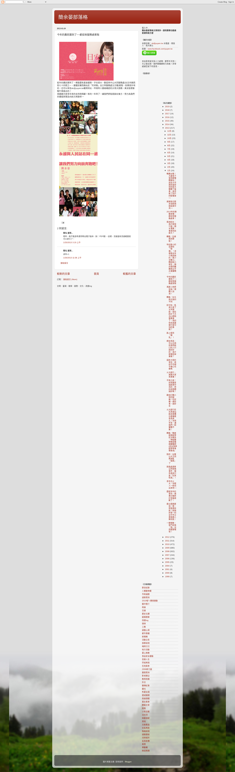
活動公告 (146, 640)
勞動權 (145, 747)
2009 (167, 548)
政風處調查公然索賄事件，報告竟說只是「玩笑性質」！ (171, 472)
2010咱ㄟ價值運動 (150, 601)
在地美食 (146, 666)
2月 (169, 167)
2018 (167, 110)
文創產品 (146, 725)
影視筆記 (146, 676)
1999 (167, 577)
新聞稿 (145, 637)
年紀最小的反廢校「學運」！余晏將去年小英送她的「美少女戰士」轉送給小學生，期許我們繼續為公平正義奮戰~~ (171, 259)
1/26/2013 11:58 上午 (72, 258)
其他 (144, 721)
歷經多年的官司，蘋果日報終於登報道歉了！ (171, 495)
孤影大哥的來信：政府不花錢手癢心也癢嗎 (171, 364)
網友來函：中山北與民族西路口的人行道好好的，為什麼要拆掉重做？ (171, 348)
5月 (169, 156)
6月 (169, 153)
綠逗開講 (146, 751)
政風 (144, 708)
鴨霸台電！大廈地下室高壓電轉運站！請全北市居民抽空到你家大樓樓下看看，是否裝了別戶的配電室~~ (171, 186)
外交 (144, 682)
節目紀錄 (146, 588)
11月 (169, 135)
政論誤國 (146, 698)
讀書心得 (146, 630)
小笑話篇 (146, 712)
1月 (169, 171)
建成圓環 (146, 695)
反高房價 (146, 741)
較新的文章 (63, 273)
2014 (167, 124)
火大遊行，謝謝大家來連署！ (171, 374)
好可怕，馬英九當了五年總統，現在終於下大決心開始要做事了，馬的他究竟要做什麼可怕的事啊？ (171, 317)
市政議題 (146, 594)
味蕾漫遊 (146, 718)
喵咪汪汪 (146, 646)
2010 (167, 544)
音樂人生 (146, 659)
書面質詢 (146, 672)
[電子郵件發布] (63, 222)
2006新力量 (147, 669)
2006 (167, 559)
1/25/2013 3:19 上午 (72, 242)
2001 (167, 569)
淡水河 (145, 715)
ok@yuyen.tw (157, 43)
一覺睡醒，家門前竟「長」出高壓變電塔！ (171, 527)
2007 (167, 555)
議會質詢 (146, 597)
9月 (169, 142)
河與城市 (146, 738)
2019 (167, 107)
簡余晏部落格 (73, 17)
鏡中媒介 (146, 604)
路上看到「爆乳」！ (170, 335)
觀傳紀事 (146, 686)
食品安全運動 (147, 656)
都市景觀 (146, 633)
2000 (167, 573)
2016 (167, 117)
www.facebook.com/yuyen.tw (160, 49)
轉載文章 (146, 705)
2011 (167, 541)
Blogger (128, 762)
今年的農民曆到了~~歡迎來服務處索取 (172, 280)
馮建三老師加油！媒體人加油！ (171, 290)
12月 (169, 131)
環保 (144, 624)
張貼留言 (64, 263)
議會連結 (146, 734)
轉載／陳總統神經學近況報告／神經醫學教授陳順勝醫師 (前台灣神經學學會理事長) (172, 442)
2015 (167, 121)
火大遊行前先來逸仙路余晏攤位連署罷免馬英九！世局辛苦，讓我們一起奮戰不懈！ (171, 420)
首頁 (96, 273)
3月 (169, 163)
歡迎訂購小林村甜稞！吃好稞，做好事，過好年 (171, 400)
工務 (144, 627)
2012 (167, 537)
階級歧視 (146, 731)
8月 (169, 146)
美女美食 (146, 702)
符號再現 (146, 663)
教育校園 (146, 679)
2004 (167, 566)
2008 (167, 551)
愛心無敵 (146, 653)
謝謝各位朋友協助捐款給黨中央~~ (171, 204)
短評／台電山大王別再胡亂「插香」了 (171, 458)
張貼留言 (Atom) (70, 279)
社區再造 (146, 728)
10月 (169, 138)
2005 (167, 562)
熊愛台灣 (146, 692)
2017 (167, 114)
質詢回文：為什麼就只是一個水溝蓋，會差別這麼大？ (171, 227)
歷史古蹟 (146, 614)
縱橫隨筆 (146, 617)
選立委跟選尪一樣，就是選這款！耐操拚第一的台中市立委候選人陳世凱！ (171, 511)
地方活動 (146, 650)
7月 (169, 149)
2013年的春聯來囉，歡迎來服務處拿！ (172, 215)
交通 (144, 611)
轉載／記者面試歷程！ (171, 238)
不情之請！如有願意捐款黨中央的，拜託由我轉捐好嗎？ (171, 385)
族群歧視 (146, 643)
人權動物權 (146, 591)
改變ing (145, 620)
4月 (169, 160)
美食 (144, 744)
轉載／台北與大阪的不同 (171, 299)
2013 (167, 128)
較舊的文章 (129, 273)
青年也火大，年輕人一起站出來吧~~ (172, 484)
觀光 (144, 689)
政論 (144, 607)
